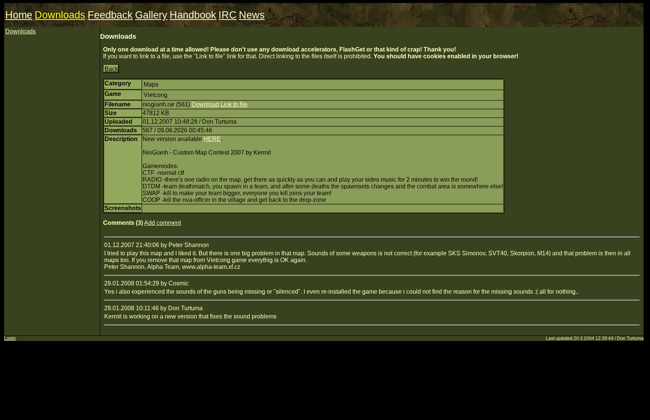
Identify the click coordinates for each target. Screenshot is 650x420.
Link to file (234, 104)
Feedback (110, 15)
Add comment (162, 223)
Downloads (60, 15)
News (252, 15)
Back (111, 69)
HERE (212, 139)
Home (18, 15)
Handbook (193, 15)
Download (205, 104)
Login (10, 338)
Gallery (151, 15)
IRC (228, 15)
